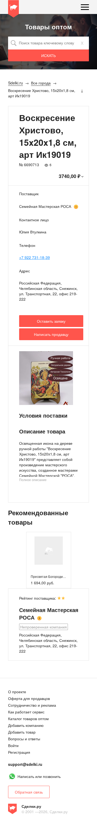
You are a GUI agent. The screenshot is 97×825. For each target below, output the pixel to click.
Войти (13, 745)
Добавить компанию (26, 725)
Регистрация (19, 752)
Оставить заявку (51, 321)
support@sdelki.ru (25, 764)
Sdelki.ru (13, 9)
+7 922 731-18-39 (34, 257)
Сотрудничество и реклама (32, 705)
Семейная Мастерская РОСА (45, 206)
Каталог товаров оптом (28, 718)
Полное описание (33, 479)
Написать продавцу (51, 334)
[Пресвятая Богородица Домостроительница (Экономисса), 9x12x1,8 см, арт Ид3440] (49, 550)
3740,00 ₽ (69, 176)
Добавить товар (22, 732)
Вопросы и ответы (24, 738)
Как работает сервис (26, 711)
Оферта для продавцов (29, 698)
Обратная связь (29, 792)
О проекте (17, 691)
